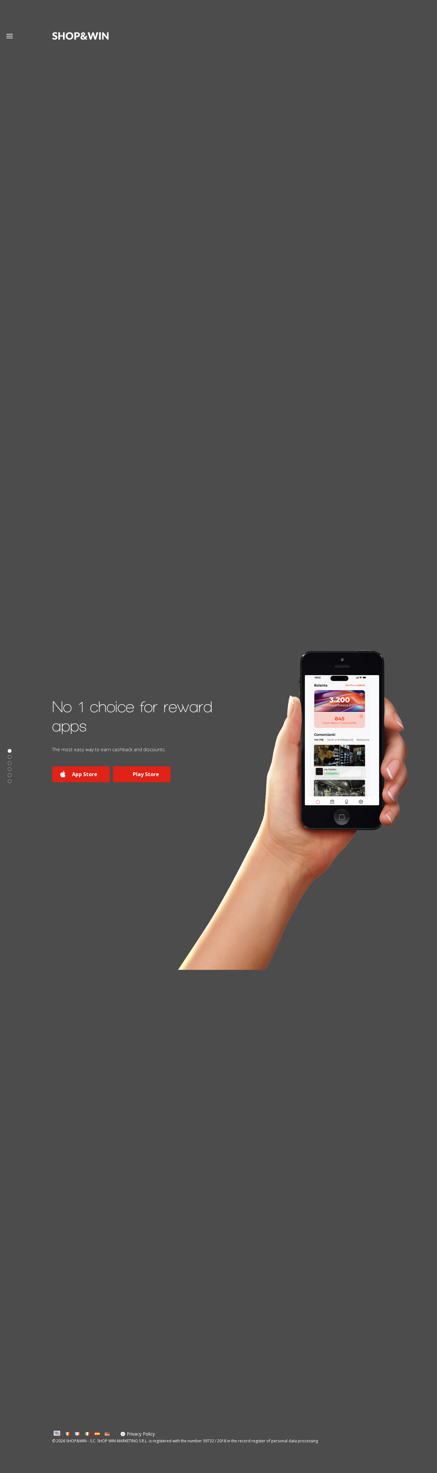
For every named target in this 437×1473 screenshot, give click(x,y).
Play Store (146, 774)
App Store (84, 774)
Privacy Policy (141, 1434)
